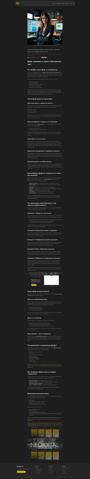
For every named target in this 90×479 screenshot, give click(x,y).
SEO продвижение (33, 424)
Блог (71, 3)
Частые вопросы (51, 471)
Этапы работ (51, 469)
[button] (80, 474)
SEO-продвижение (38, 470)
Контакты (67, 3)
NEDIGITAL (20, 466)
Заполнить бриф (64, 469)
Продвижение (44, 57)
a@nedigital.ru (64, 471)
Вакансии (50, 473)
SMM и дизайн (38, 473)
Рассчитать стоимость (21, 471)
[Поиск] (73, 3)
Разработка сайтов (38, 469)
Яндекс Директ (38, 471)
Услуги (54, 3)
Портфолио (58, 3)
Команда (50, 470)
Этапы (63, 3)
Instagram (63, 473)
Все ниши (37, 467)
